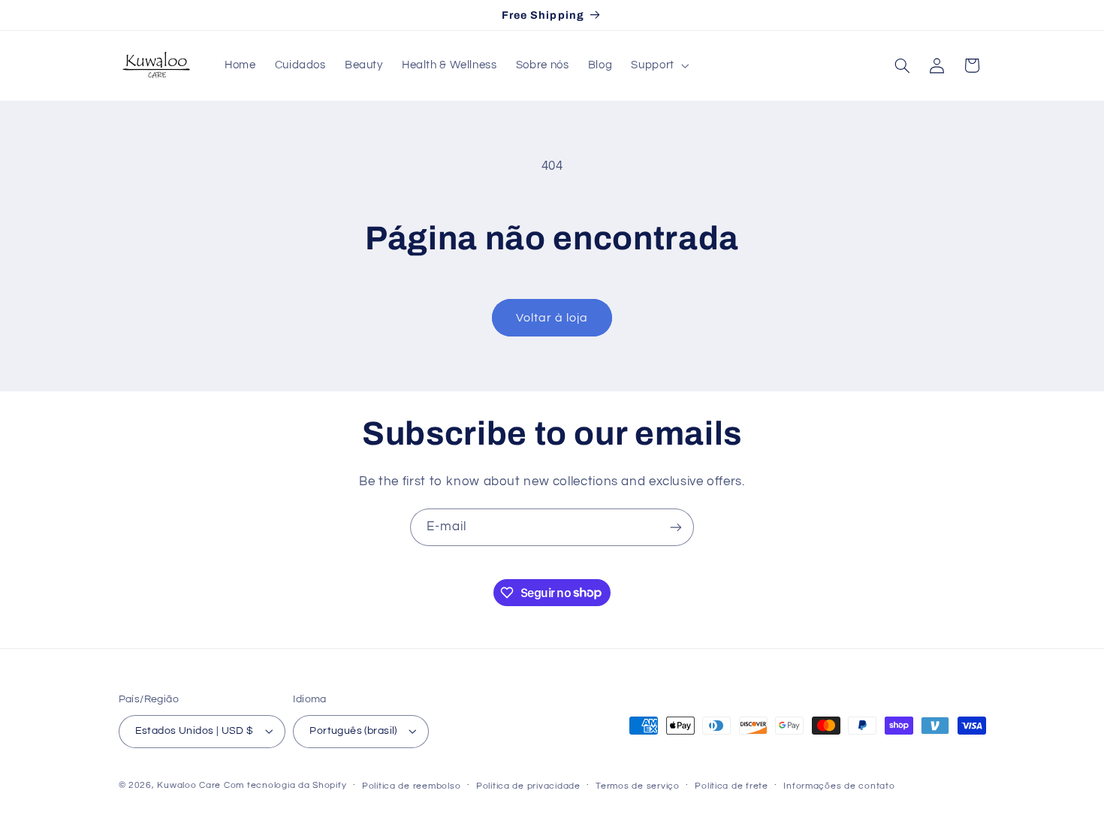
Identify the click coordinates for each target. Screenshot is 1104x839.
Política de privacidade (528, 786)
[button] (658, 65)
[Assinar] (676, 527)
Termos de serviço (638, 786)
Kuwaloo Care (189, 785)
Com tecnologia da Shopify (285, 785)
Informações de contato (838, 786)
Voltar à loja (552, 318)
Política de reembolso (411, 786)
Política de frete (731, 786)
